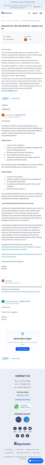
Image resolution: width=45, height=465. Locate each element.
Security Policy (9, 453)
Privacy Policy (8, 449)
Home (3, 20)
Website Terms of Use (32, 449)
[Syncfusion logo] (9, 12)
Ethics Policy (36, 453)
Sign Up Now (36, 6)
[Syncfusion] (22, 443)
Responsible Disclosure (23, 453)
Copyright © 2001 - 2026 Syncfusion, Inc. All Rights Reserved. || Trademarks (23, 458)
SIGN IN (5, 358)
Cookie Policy (19, 449)
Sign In (35, 13)
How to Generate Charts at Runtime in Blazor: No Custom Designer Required (18, 6)
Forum (9, 20)
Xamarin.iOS (15, 20)
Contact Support (22, 349)
